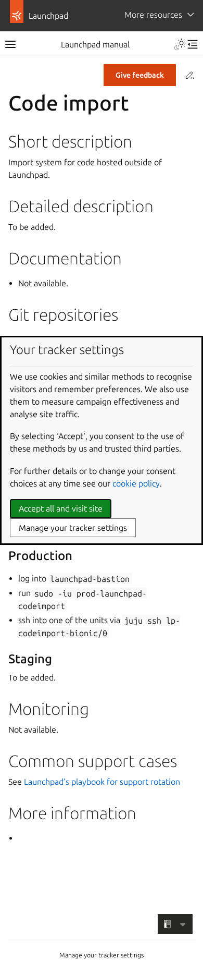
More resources (153, 14)
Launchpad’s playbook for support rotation (102, 781)
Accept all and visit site (61, 508)
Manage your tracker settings (101, 955)
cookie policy (136, 483)
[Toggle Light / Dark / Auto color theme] (180, 44)
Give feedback (140, 75)
